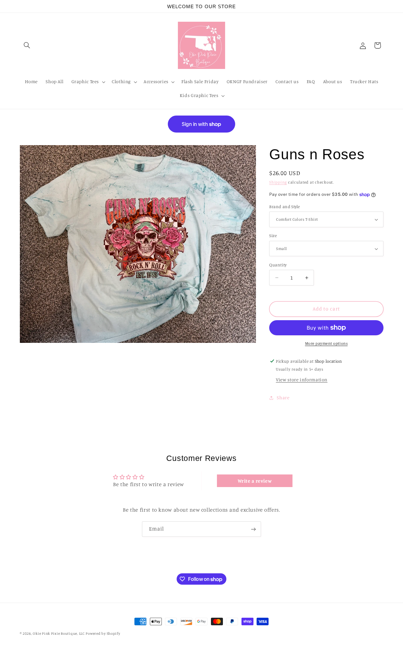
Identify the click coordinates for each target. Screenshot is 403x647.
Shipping (278, 182)
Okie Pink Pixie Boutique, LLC (58, 633)
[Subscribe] (253, 529)
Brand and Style (284, 206)
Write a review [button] (255, 481)
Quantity (278, 264)
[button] (27, 45)
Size (273, 235)
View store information (301, 379)
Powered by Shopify (103, 633)
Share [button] (283, 397)
